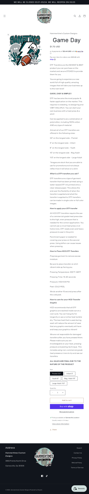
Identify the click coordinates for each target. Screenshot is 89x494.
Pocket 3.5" (56, 374)
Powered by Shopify (36, 490)
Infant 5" (69, 374)
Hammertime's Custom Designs (20, 490)
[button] (4, 16)
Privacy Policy (77, 458)
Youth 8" (55, 378)
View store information (60, 424)
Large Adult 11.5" (58, 383)
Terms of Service (77, 468)
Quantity (53, 388)
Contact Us (78, 453)
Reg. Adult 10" (69, 378)
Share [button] (54, 430)
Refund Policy (77, 463)
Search (79, 448)
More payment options (66, 412)
